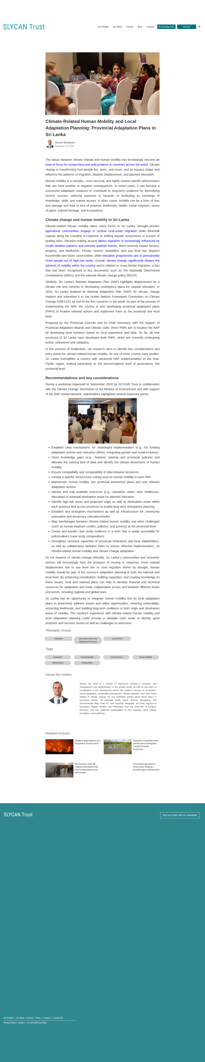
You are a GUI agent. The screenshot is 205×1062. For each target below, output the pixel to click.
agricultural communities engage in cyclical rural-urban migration (91, 231)
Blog (140, 27)
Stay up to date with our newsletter (180, 815)
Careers (150, 27)
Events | (30, 1018)
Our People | (9, 1018)
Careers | (48, 1018)
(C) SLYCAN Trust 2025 (37, 1022)
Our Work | (21, 1018)
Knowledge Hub (166, 27)
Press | (39, 1018)
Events (130, 27)
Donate (186, 27)
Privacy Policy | (10, 1022)
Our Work (117, 27)
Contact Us (58, 1018)
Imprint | (21, 1022)
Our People (103, 27)
